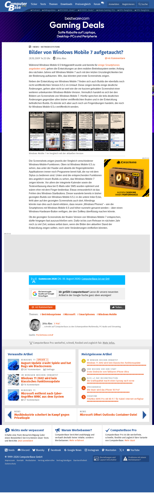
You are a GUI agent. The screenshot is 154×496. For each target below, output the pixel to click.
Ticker (34, 4)
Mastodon (110, 450)
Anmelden (114, 4)
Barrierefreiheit (80, 460)
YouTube (135, 450)
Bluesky (40, 450)
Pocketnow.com (43, 335)
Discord (25, 450)
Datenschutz (10, 464)
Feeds (11, 450)
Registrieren (128, 4)
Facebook (56, 450)
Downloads (66, 4)
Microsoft (70, 314)
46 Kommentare (43, 307)
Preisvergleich (83, 4)
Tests (43, 4)
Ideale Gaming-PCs (106, 10)
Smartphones (87, 314)
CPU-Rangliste (142, 10)
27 (31, 400)
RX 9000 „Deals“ (86, 10)
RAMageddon (49, 10)
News (36, 47)
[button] (143, 4)
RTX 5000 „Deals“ (67, 10)
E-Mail (57, 323)
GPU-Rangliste (125, 10)
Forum (97, 4)
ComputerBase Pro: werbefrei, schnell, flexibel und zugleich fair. (73, 342)
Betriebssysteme (50, 47)
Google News (74, 450)
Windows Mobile (107, 314)
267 (32, 369)
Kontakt (20, 460)
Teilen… (119, 307)
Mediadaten (31, 460)
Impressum (10, 460)
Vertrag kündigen (63, 460)
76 (31, 384)
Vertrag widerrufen (46, 460)
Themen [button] (53, 4)
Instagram (93, 450)
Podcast (36, 10)
